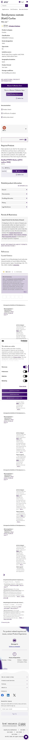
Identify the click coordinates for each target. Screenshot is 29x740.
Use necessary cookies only (14, 398)
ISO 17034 (14, 734)
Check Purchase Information (14, 94)
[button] (26, 5)
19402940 (16, 265)
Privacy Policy (17, 357)
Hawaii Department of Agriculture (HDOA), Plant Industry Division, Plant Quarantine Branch (14, 234)
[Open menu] (2, 2)
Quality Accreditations (10, 730)
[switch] (25, 371)
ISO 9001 (22, 730)
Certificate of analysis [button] (9, 113)
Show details (22, 386)
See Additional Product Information (10, 80)
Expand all (23, 185)
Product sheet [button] (7, 109)
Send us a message (14, 646)
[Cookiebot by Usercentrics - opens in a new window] (20, 341)
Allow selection (14, 394)
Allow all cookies (14, 390)
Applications (5, 9)
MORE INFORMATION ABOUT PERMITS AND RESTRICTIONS (14, 245)
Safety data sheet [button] (8, 117)
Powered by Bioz (6, 622)
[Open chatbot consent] (26, 737)
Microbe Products (24, 9)
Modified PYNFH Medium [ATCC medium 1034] (12, 161)
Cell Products (14, 9)
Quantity (4, 171)
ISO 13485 (10, 732)
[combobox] (13, 5)
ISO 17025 (19, 732)
